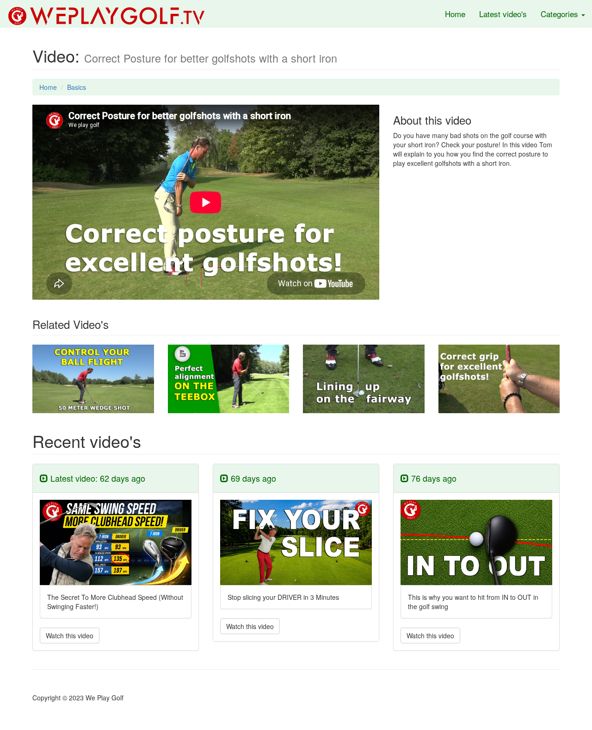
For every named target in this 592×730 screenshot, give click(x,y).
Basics (76, 87)
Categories (560, 13)
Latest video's (503, 13)
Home (455, 13)
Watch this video (69, 635)
